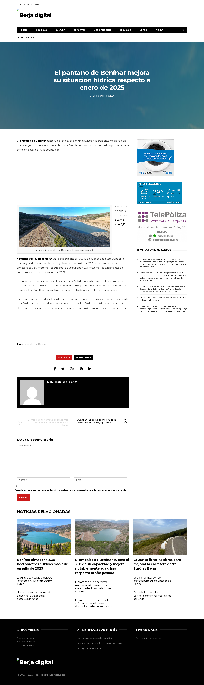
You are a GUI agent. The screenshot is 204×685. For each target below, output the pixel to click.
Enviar (23, 497)
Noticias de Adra (25, 638)
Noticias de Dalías (26, 641)
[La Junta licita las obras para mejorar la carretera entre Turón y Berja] (160, 537)
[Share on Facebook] (54, 369)
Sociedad (41, 30)
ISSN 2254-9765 (23, 4)
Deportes (79, 30)
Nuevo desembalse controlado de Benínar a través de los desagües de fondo (34, 595)
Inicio (24, 30)
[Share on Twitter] (63, 369)
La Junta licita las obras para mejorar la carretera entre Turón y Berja (157, 564)
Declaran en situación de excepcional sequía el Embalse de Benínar (152, 581)
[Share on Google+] (72, 369)
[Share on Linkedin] (90, 369)
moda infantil (94, 643)
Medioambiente (102, 30)
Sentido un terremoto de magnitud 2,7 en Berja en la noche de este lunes (48, 423)
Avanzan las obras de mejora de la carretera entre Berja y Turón (96, 421)
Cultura (60, 30)
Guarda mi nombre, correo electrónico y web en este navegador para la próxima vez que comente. (71, 490)
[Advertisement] (132, 15)
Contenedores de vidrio (148, 638)
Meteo (143, 30)
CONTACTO (38, 4)
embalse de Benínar (35, 344)
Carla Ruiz (108, 638)
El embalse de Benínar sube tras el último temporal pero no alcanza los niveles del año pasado (94, 603)
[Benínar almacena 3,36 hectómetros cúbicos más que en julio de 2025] (44, 537)
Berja (31, 645)
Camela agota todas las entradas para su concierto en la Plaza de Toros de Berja (163, 264)
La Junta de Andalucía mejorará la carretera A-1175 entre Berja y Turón (34, 581)
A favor (65, 358)
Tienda (159, 30)
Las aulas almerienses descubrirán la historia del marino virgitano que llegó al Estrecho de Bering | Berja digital (163, 308)
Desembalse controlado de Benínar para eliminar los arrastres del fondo (152, 595)
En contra (85, 358)
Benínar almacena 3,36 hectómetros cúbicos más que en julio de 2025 (42, 564)
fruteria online (93, 648)
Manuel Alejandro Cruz (62, 382)
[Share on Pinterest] (81, 369)
